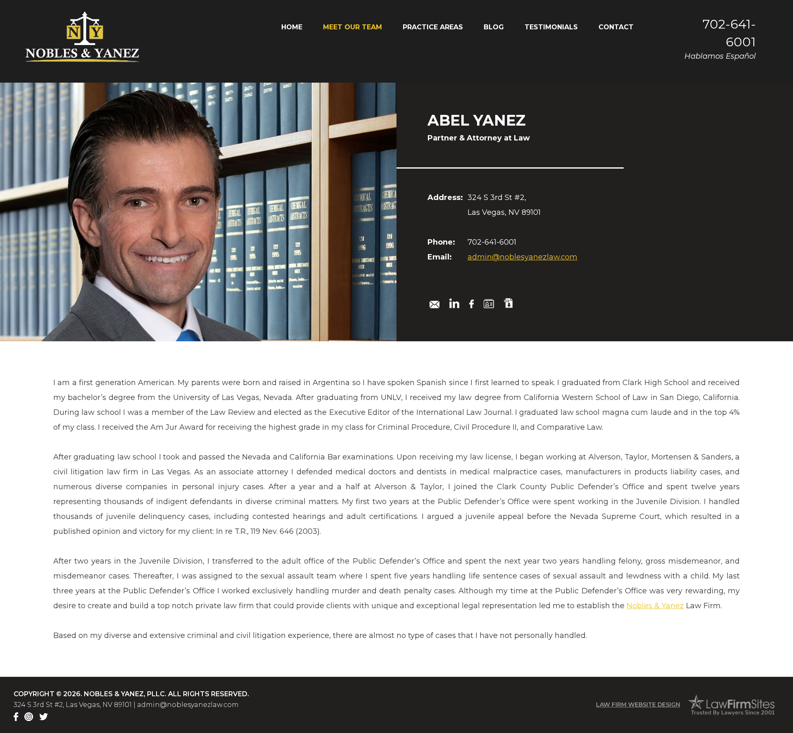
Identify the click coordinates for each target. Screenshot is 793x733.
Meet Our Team (352, 27)
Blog (494, 27)
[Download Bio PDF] (508, 303)
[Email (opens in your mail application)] (434, 304)
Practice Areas (433, 27)
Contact (616, 27)
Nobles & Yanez (655, 605)
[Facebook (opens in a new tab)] (471, 304)
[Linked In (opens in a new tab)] (454, 303)
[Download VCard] (489, 303)
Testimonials (551, 27)
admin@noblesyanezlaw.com (522, 257)
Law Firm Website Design (638, 704)
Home (291, 27)
